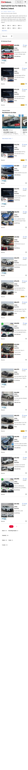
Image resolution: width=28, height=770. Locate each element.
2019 (14, 28)
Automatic (4, 535)
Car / (2, 11)
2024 (14, 25)
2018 (19, 28)
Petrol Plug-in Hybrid (12, 530)
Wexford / (10, 11)
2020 (8, 28)
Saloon (3, 540)
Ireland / (5, 11)
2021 (3, 28)
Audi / (13, 11)
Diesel (3, 530)
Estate (10, 540)
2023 (19, 25)
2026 (3, 25)
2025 (8, 25)
